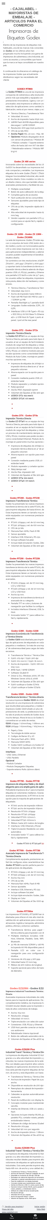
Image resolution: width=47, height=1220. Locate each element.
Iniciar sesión (39, 1206)
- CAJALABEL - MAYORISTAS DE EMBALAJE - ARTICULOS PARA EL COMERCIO (24, 17)
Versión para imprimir (13, 1206)
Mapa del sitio (7, 1209)
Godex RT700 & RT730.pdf (29, 843)
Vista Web (41, 1209)
